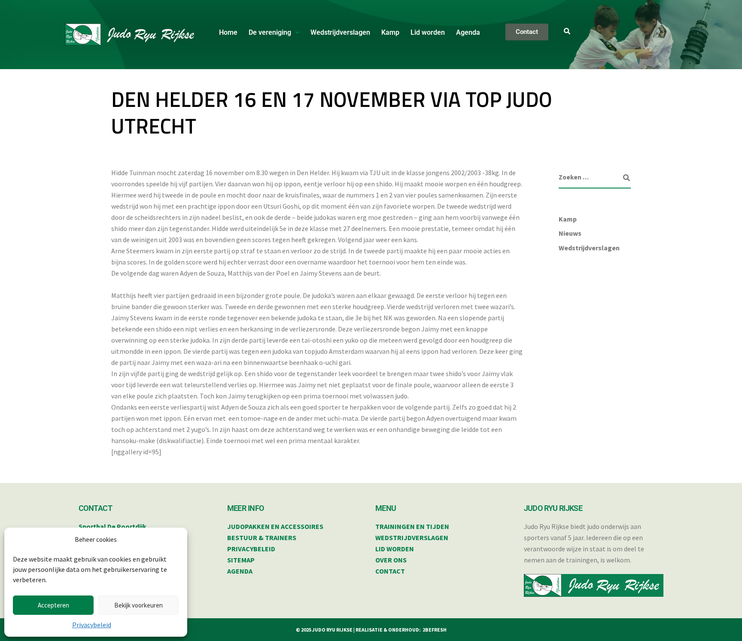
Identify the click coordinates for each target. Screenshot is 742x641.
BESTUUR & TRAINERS (261, 537)
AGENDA (239, 571)
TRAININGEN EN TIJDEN (412, 526)
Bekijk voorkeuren (138, 605)
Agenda (468, 32)
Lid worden (428, 32)
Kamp (390, 32)
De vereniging (270, 32)
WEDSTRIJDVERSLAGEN (411, 537)
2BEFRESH (435, 629)
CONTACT (390, 571)
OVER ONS (391, 560)
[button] (274, 33)
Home (228, 32)
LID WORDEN (394, 548)
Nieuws (570, 233)
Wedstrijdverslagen (340, 32)
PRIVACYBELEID (251, 548)
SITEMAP (241, 560)
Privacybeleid (91, 624)
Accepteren (53, 605)
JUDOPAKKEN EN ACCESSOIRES (275, 526)
